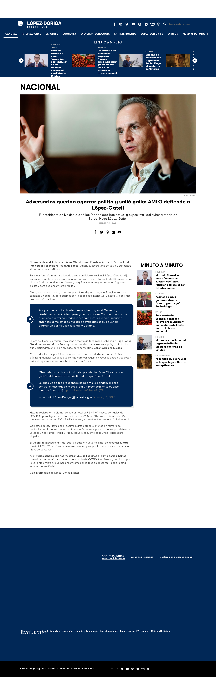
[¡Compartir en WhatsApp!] (107, 232)
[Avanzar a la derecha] (208, 34)
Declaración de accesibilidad (176, 557)
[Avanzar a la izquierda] (21, 60)
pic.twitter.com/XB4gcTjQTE (85, 390)
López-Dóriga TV (152, 34)
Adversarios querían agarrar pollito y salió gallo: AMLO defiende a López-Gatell (108, 205)
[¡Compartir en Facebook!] (95, 232)
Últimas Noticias (160, 631)
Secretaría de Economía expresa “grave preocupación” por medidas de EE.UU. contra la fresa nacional (107, 62)
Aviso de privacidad (142, 557)
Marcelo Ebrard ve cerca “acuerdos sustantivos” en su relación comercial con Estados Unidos (59, 63)
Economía (69, 34)
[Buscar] (212, 34)
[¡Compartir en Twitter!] (101, 232)
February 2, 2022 (103, 397)
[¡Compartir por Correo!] (119, 232)
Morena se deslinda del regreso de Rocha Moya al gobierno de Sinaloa (153, 61)
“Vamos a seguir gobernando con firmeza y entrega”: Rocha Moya (168, 301)
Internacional (31, 34)
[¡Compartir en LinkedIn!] (113, 232)
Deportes (52, 34)
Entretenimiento (125, 34)
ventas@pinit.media (113, 558)
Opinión (173, 34)
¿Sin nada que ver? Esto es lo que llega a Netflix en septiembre (170, 362)
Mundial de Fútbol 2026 (198, 34)
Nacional (11, 34)
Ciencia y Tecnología (95, 34)
